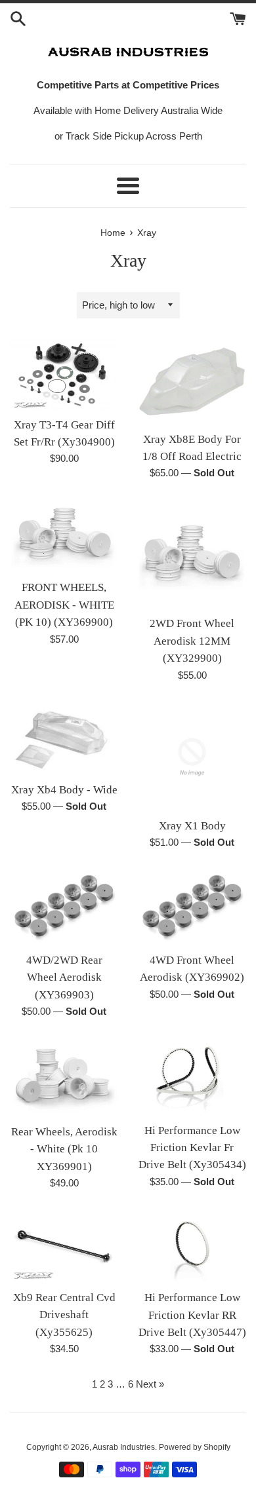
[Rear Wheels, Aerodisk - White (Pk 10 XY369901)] (64, 1078)
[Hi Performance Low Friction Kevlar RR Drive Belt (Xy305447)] (192, 1247)
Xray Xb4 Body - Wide (64, 790)
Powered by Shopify (194, 1447)
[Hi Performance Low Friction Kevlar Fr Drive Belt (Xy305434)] (192, 1077)
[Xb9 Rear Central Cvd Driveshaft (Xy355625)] (64, 1247)
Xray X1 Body (192, 826)
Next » (150, 1384)
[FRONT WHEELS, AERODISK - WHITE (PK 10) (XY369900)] (64, 537)
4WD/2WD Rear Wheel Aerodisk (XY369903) (64, 977)
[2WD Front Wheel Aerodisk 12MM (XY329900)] (192, 555)
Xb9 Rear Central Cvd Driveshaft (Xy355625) (64, 1314)
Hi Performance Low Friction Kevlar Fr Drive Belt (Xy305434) (192, 1147)
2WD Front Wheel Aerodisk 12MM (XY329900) (192, 640)
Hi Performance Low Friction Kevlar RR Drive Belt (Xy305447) (192, 1314)
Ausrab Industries (124, 1447)
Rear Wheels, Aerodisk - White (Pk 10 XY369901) (64, 1149)
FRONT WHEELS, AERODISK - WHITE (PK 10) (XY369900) (64, 604)
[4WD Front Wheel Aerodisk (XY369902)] (192, 907)
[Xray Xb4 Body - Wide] (64, 739)
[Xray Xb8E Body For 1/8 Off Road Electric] (192, 381)
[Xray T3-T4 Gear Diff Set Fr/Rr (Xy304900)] (64, 374)
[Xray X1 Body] (192, 757)
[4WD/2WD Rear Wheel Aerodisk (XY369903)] (64, 907)
